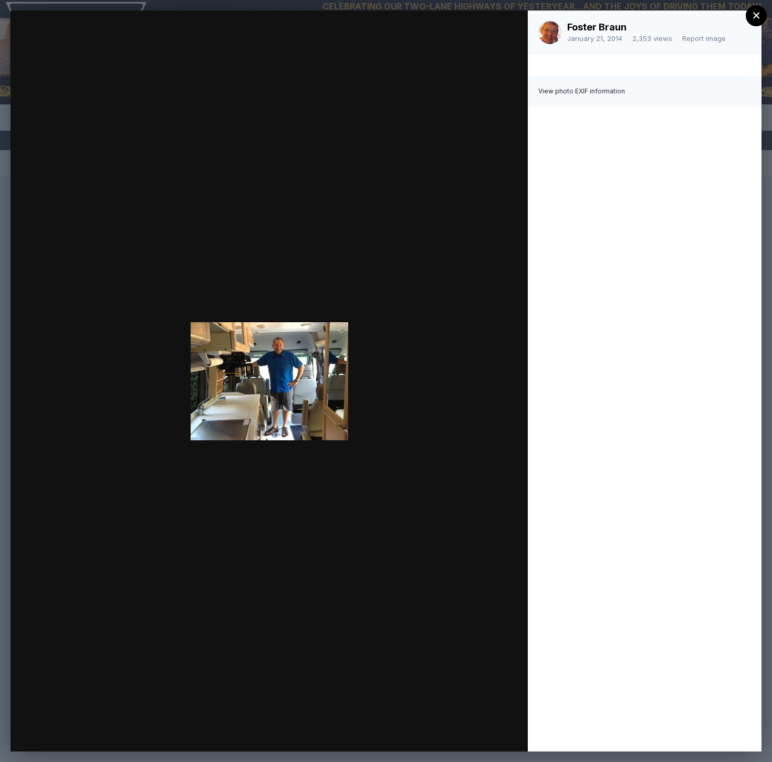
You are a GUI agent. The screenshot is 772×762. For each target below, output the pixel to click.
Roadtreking (101, 38)
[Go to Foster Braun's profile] (549, 32)
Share (492, 732)
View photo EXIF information (581, 91)
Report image (704, 38)
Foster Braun (597, 27)
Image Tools (421, 732)
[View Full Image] (509, 29)
